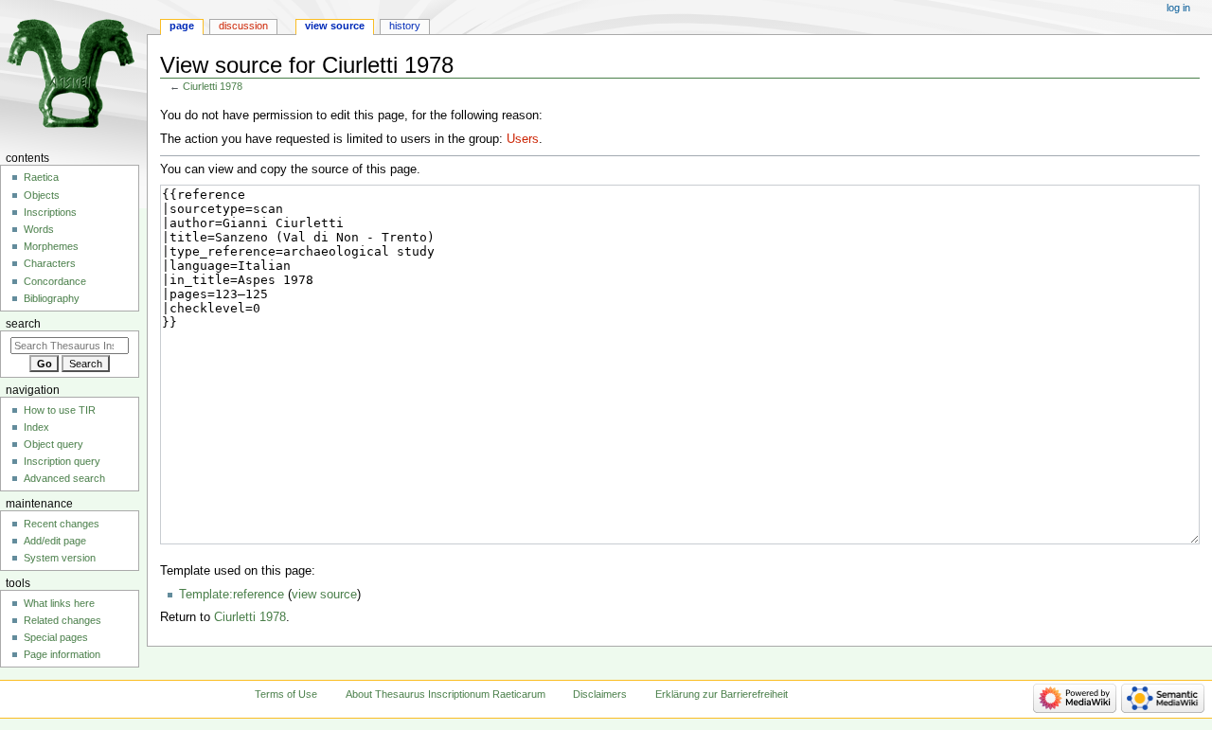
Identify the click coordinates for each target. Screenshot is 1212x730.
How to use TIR (60, 410)
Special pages (56, 637)
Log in (1178, 7)
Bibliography (52, 298)
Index (36, 427)
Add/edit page (55, 540)
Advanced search (64, 478)
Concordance (55, 281)
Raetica (41, 177)
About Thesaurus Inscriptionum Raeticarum (445, 694)
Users (523, 139)
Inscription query (62, 461)
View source (335, 25)
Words (39, 229)
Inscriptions (50, 212)
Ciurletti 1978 (212, 86)
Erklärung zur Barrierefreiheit (721, 694)
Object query (53, 444)
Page (181, 25)
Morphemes (51, 246)
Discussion (243, 25)
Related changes (62, 620)
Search (23, 323)
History (404, 25)
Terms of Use (286, 694)
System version (60, 557)
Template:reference (231, 594)
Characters (50, 263)
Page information (62, 654)
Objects (42, 195)
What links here (59, 603)
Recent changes (61, 523)
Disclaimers (600, 694)
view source (324, 594)
